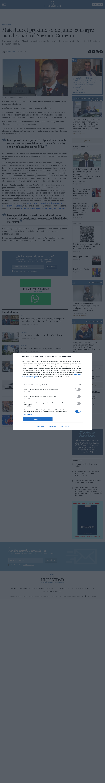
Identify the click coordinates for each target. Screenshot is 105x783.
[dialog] (52, 391)
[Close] (88, 357)
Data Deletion (41, 426)
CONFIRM (38, 419)
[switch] (78, 389)
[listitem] (52, 385)
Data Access (52, 426)
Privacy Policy (64, 426)
